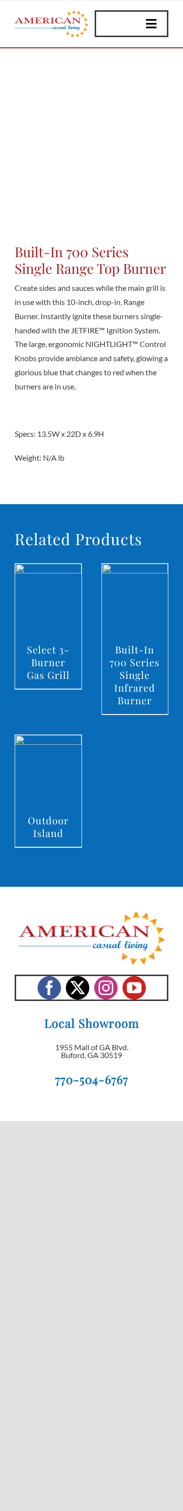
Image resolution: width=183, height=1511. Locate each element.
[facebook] (49, 988)
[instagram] (106, 988)
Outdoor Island (48, 826)
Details (48, 600)
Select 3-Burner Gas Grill (48, 662)
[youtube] (134, 988)
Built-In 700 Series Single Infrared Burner (135, 675)
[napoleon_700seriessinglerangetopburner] (91, 148)
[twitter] (77, 988)
